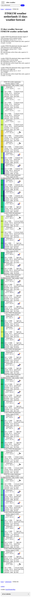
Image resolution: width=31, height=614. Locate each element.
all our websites (6, 594)
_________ (2, 2)
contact (3, 586)
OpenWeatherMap (10, 589)
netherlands (8, 9)
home (2, 9)
